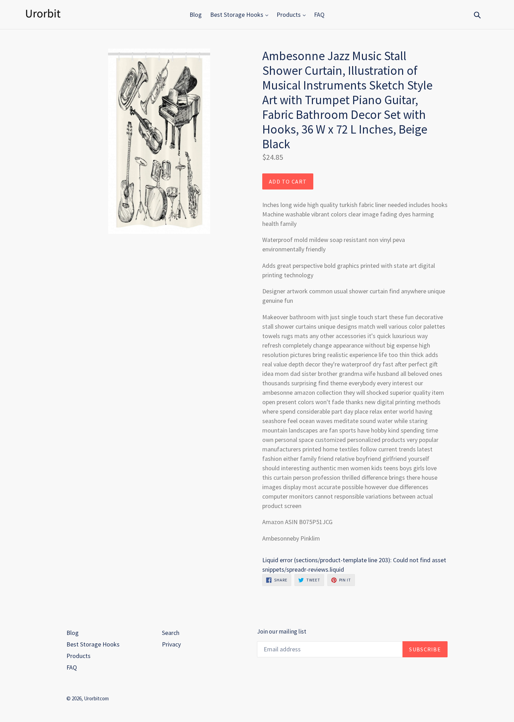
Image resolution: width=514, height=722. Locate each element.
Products (289, 14)
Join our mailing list (281, 631)
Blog (196, 14)
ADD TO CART (288, 181)
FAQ (319, 14)
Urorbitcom (96, 698)
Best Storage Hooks (237, 14)
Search (170, 633)
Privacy (171, 644)
